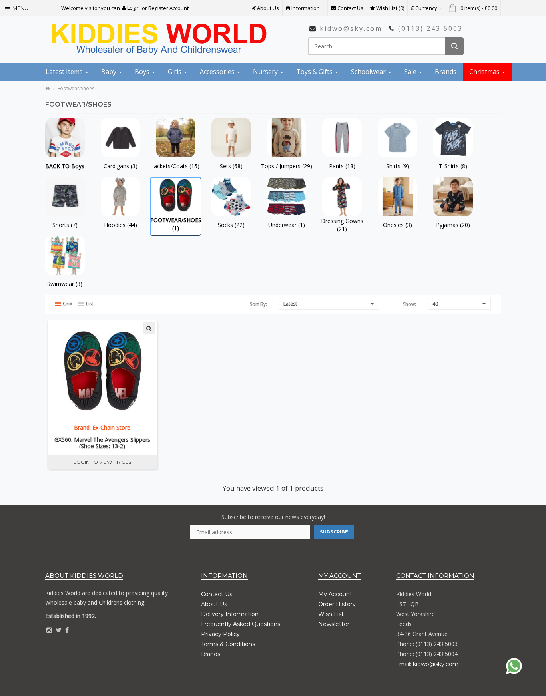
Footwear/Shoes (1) (176, 224)
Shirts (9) (397, 166)
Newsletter (333, 624)
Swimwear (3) (64, 284)
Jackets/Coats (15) (175, 166)
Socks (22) (231, 225)
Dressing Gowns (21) (342, 225)
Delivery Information (230, 614)
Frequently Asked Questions (240, 624)
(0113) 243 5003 (430, 28)
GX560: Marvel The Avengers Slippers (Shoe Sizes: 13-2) (102, 443)
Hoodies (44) (120, 225)
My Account (335, 594)
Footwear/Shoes (76, 88)
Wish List (331, 614)
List (89, 303)
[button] (131, 8)
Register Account (168, 8)
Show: (409, 304)
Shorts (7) (65, 225)
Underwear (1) (286, 225)
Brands (210, 654)
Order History (337, 604)
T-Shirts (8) (453, 166)
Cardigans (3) (120, 166)
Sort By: (258, 304)
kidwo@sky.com (351, 28)
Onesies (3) (397, 225)
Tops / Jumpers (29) (286, 166)
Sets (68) (231, 166)
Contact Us (216, 594)
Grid (67, 303)
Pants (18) (342, 166)
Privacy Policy (220, 634)
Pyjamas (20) (453, 225)
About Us (214, 604)
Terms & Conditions (228, 644)
